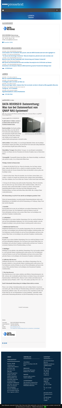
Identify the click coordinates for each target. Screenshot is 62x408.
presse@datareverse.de (15, 327)
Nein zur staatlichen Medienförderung (11, 78)
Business (25, 364)
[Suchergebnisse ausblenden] (6, 343)
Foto (29, 371)
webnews (25, 377)
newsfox (33, 376)
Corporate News (34, 382)
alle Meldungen (8, 68)
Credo (35, 384)
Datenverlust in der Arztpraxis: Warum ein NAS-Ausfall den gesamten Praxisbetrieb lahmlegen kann (26, 66)
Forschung (30, 364)
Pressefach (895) (8, 42)
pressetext (26, 376)
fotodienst (30, 377)
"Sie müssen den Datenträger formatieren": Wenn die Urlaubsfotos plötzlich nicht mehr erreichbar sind (27, 56)
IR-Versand (32, 370)
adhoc (29, 376)
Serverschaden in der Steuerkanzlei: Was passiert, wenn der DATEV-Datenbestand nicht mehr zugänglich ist (28, 52)
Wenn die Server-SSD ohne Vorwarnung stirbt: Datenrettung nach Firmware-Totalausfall (23, 59)
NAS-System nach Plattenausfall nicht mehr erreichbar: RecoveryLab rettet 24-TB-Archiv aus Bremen (26, 62)
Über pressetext (27, 382)
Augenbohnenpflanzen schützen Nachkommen (13, 91)
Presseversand (26, 370)
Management (26, 384)
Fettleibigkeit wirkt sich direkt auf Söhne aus (13, 82)
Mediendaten (26, 385)
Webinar (33, 371)
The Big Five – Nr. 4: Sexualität (9, 88)
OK (45, 407)
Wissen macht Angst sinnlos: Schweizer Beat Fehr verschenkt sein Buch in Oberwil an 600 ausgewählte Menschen (30, 85)
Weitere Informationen (37, 407)
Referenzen (32, 385)
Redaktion (26, 371)
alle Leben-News (9, 94)
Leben (34, 364)
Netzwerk (32, 384)
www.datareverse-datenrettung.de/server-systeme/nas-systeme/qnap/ (25, 328)
